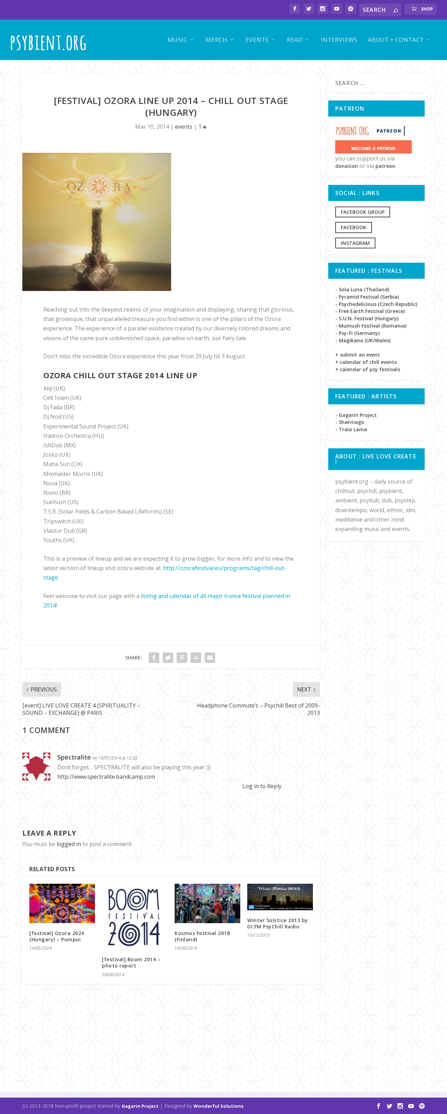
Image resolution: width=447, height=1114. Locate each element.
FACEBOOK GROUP (362, 212)
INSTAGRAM (355, 243)
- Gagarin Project (356, 415)
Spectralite (74, 757)
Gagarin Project (140, 1106)
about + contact (396, 40)
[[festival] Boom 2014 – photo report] (135, 916)
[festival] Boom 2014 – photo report (131, 962)
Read (294, 40)
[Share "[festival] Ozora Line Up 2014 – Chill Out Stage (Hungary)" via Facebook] (154, 658)
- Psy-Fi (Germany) (357, 333)
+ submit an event (357, 354)
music (177, 40)
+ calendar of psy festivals (367, 369)
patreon (385, 166)
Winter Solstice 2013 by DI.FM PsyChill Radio (277, 923)
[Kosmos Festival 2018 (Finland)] (207, 903)
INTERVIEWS (339, 40)
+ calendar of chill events (366, 362)
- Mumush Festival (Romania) (370, 325)
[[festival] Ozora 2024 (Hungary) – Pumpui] (62, 903)
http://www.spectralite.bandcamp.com (106, 776)
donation (346, 166)
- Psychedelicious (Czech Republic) (376, 304)
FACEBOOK (353, 227)
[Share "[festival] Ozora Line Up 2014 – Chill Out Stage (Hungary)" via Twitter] (168, 658)
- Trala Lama (351, 429)
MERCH (216, 40)
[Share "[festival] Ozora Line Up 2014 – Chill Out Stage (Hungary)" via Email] (210, 658)
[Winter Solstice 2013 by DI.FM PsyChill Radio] (280, 897)
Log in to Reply (261, 786)
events (257, 40)
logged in (69, 844)
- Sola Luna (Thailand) (362, 289)
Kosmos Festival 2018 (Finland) (202, 936)
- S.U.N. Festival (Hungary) (366, 318)
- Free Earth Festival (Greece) (370, 311)
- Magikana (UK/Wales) (362, 340)
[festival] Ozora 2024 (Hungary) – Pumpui (56, 936)
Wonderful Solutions (218, 1106)
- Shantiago (349, 422)
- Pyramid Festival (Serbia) (367, 296)
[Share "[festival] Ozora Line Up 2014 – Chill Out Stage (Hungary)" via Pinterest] (182, 658)
